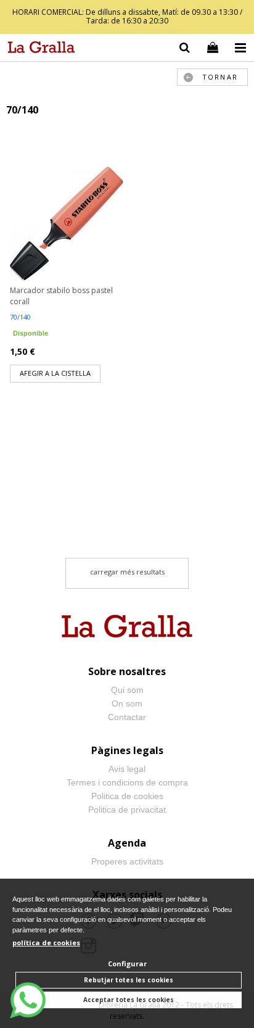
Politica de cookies (127, 796)
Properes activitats (127, 861)
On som (127, 703)
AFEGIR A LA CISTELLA (55, 373)
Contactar (127, 717)
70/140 (20, 316)
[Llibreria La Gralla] (38, 49)
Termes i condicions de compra (127, 782)
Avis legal (127, 769)
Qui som (127, 690)
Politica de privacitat (127, 810)
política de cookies (46, 942)
